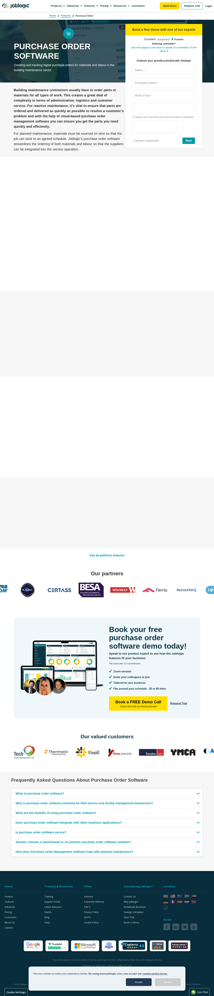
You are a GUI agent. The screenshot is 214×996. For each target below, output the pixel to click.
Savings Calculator (133, 912)
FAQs (47, 922)
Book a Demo (131, 922)
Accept (139, 982)
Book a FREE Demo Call (138, 704)
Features (89, 5)
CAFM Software (21, 984)
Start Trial (129, 917)
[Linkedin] (175, 927)
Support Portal (52, 901)
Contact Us (130, 896)
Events (47, 912)
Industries (73, 5)
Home (52, 15)
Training (48, 896)
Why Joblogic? (131, 901)
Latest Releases (53, 906)
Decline (168, 982)
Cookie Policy (91, 922)
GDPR (87, 917)
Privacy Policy (91, 912)
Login (208, 6)
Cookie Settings (16, 992)
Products (56, 5)
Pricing (104, 5)
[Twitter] (184, 927)
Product (9, 896)
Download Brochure (135, 906)
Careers (9, 927)
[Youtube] (193, 927)
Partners (88, 896)
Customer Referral (94, 901)
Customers (138, 5)
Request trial (192, 5)
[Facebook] (166, 927)
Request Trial (178, 703)
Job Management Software (188, 984)
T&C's (87, 906)
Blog (46, 917)
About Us (10, 922)
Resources (120, 5)
